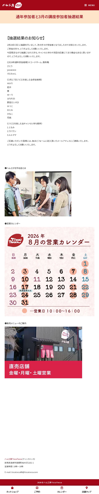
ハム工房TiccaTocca (13, 459)
